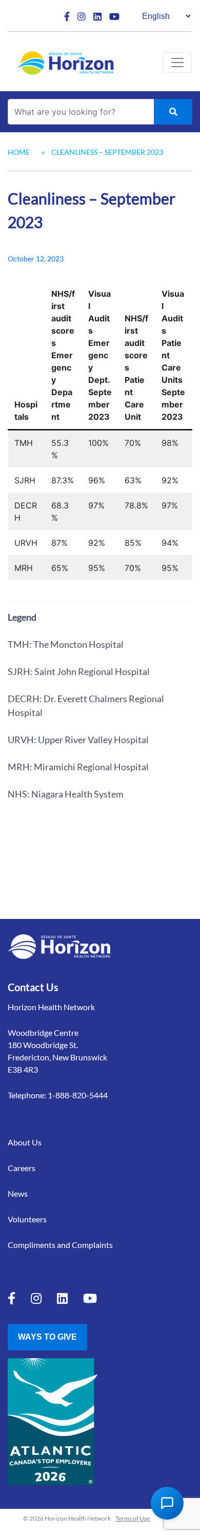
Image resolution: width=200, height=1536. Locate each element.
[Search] (173, 112)
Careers (21, 1168)
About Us (25, 1142)
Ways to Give (47, 1337)
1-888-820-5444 (78, 1095)
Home (19, 152)
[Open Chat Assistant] (167, 1503)
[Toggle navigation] (177, 62)
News (18, 1193)
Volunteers (27, 1219)
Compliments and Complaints (60, 1245)
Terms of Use (132, 1518)
